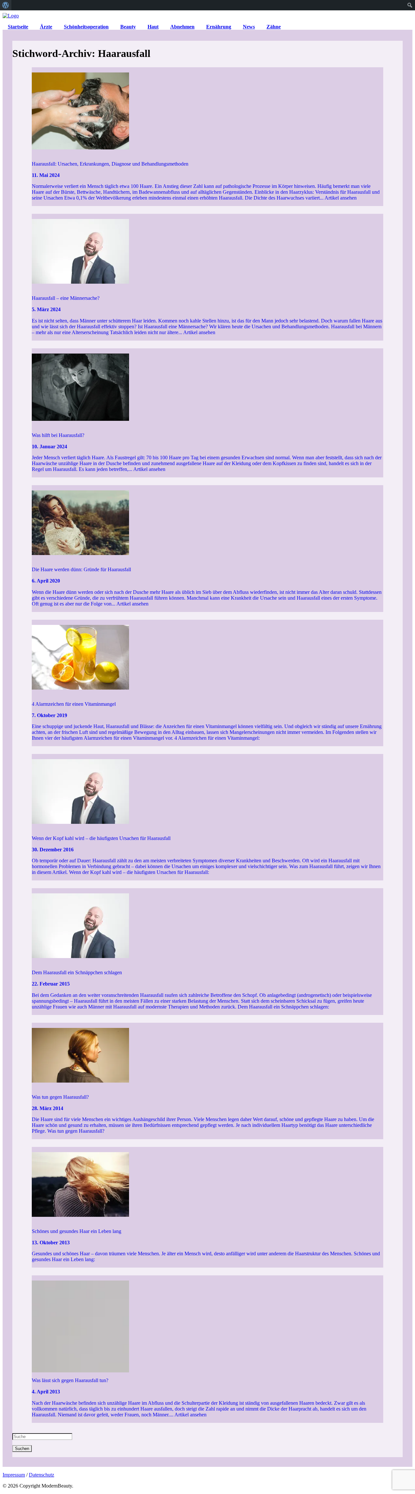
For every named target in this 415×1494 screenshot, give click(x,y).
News (249, 26)
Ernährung (218, 26)
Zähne (274, 26)
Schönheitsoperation (86, 26)
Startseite (18, 26)
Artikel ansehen (341, 198)
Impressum (14, 1475)
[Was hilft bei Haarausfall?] (207, 387)
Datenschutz (41, 1475)
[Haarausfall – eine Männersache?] (207, 252)
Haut (153, 26)
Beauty (128, 26)
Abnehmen (182, 26)
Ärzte (46, 26)
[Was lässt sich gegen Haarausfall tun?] (207, 1323)
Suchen (22, 1448)
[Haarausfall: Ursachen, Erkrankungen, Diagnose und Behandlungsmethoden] (207, 111)
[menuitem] (5, 5)
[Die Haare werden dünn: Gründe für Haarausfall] (207, 523)
